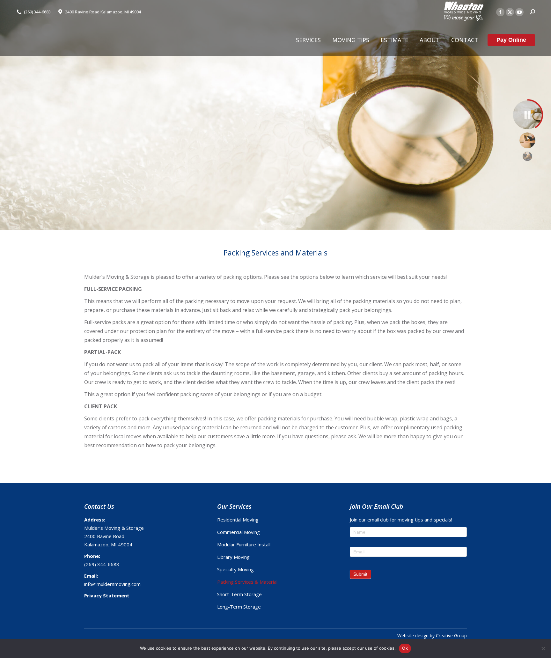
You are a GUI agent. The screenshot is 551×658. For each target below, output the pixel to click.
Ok (405, 648)
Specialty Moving (235, 569)
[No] (543, 648)
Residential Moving (238, 519)
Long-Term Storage (239, 606)
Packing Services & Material (247, 582)
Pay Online (511, 40)
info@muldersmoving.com (112, 584)
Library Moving (233, 557)
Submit (360, 574)
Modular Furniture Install (243, 544)
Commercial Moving (238, 532)
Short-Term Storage (239, 594)
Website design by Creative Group (432, 635)
